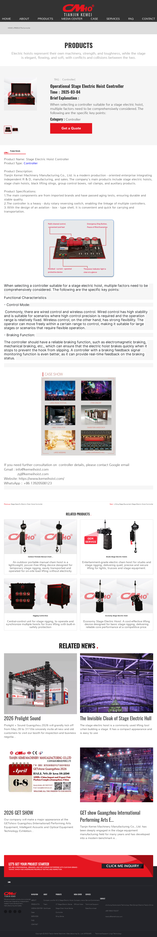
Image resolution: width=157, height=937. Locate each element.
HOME (6, 19)
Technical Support (91, 904)
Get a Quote (71, 128)
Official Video (78, 904)
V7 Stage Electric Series (64, 904)
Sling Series (60, 916)
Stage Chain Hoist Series (64, 908)
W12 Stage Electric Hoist (64, 900)
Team (45, 904)
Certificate (47, 908)
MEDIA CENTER (71, 19)
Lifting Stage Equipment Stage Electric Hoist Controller (133, 504)
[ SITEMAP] (87, 934)
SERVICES (113, 19)
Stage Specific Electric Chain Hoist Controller (27, 504)
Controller (26, 28)
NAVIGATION (34, 894)
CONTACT (148, 19)
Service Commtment (92, 900)
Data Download (90, 908)
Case (94, 19)
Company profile (49, 900)
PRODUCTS (45, 19)
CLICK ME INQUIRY (122, 866)
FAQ (131, 19)
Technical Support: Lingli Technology (108, 934)
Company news (79, 900)
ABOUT (24, 19)
